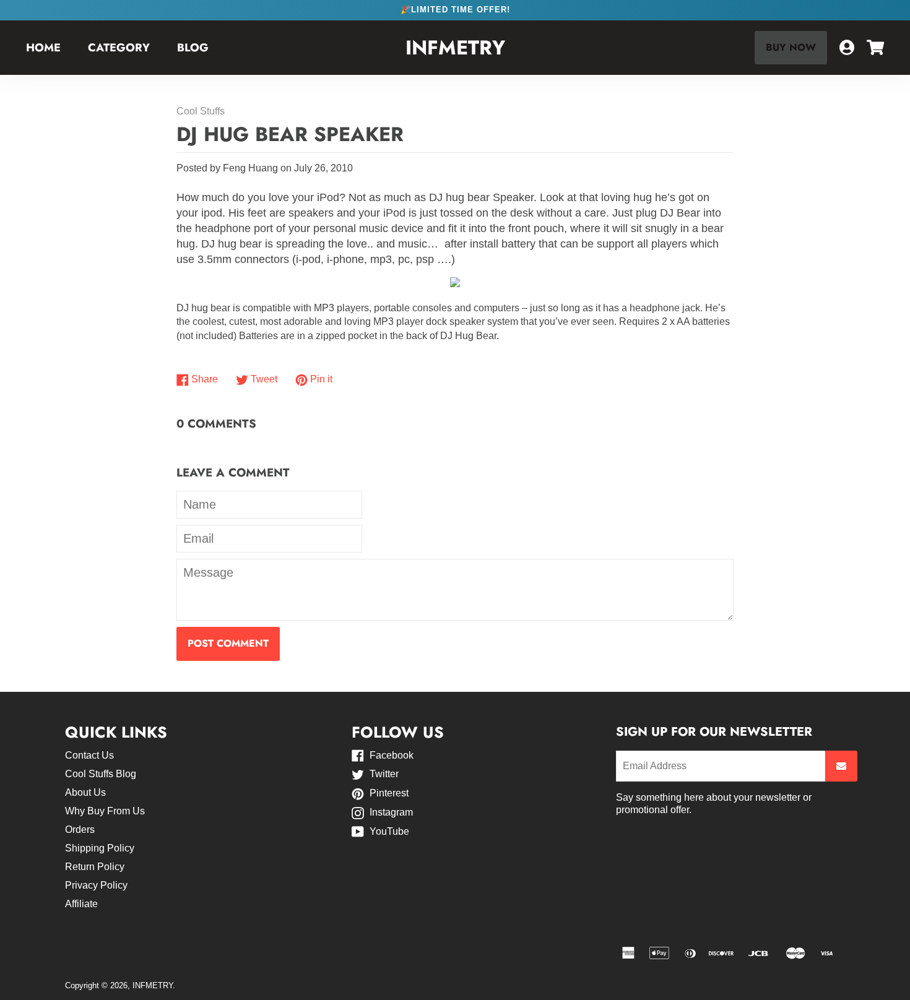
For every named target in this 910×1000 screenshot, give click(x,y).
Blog (193, 48)
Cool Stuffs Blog (100, 774)
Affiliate (81, 904)
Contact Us (89, 755)
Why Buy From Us (105, 811)
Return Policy (94, 866)
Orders (80, 829)
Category (119, 48)
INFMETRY (455, 48)
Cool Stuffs (200, 111)
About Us (85, 792)
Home (43, 48)
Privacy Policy (96, 885)
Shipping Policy (99, 848)
